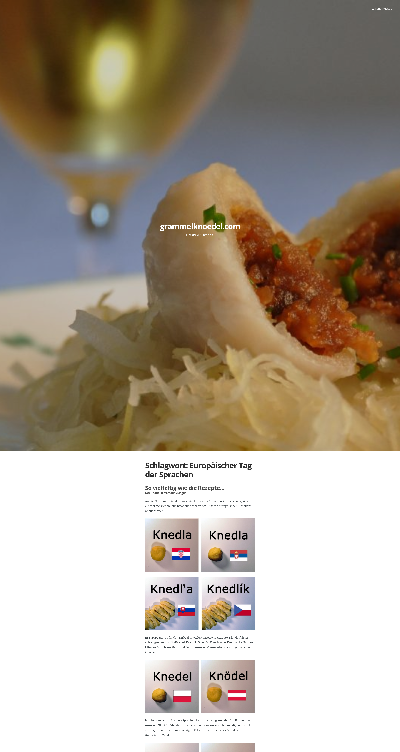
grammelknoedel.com (200, 226)
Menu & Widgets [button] (383, 8)
